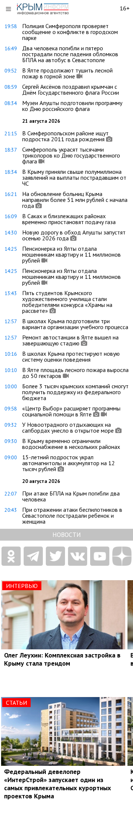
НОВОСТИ (66, 534)
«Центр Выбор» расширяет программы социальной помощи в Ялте (71, 411)
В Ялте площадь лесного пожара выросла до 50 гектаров (75, 372)
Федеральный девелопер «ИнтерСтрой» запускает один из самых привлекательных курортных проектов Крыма (57, 783)
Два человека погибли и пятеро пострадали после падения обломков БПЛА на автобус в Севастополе (70, 54)
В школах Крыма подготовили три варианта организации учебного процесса (75, 324)
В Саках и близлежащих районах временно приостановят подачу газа (69, 219)
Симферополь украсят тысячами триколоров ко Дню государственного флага (71, 155)
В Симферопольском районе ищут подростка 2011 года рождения (65, 136)
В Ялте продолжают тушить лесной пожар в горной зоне (67, 73)
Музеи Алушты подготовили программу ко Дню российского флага (72, 105)
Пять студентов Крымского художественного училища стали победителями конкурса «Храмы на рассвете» (67, 301)
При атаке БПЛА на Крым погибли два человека (71, 496)
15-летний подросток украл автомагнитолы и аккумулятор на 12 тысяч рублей (68, 463)
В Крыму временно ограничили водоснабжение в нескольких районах (71, 443)
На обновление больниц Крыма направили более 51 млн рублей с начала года (74, 199)
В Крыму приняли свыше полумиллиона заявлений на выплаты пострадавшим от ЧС (74, 177)
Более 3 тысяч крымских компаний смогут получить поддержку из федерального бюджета (75, 392)
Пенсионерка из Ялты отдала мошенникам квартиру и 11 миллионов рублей (71, 254)
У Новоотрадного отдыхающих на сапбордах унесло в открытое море (68, 427)
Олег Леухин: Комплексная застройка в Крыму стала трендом (62, 659)
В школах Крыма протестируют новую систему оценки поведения (71, 356)
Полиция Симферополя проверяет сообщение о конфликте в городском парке (70, 31)
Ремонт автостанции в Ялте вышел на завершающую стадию (70, 340)
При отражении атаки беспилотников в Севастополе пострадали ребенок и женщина (72, 515)
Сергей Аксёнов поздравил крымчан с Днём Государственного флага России (70, 89)
